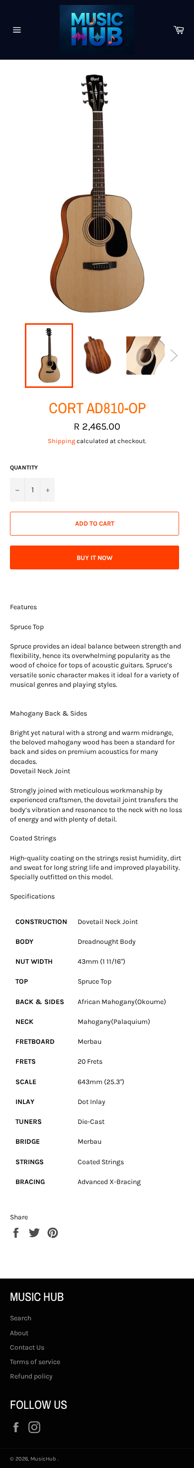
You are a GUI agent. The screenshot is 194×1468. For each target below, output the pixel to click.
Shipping (61, 441)
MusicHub (44, 1459)
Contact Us (27, 1347)
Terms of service (35, 1362)
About (19, 1333)
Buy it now (94, 557)
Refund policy (31, 1376)
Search (20, 1318)
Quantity (24, 467)
